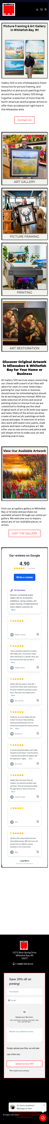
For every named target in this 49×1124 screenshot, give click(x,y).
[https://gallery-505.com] (9, 9)
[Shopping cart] (41, 9)
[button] (45, 9)
